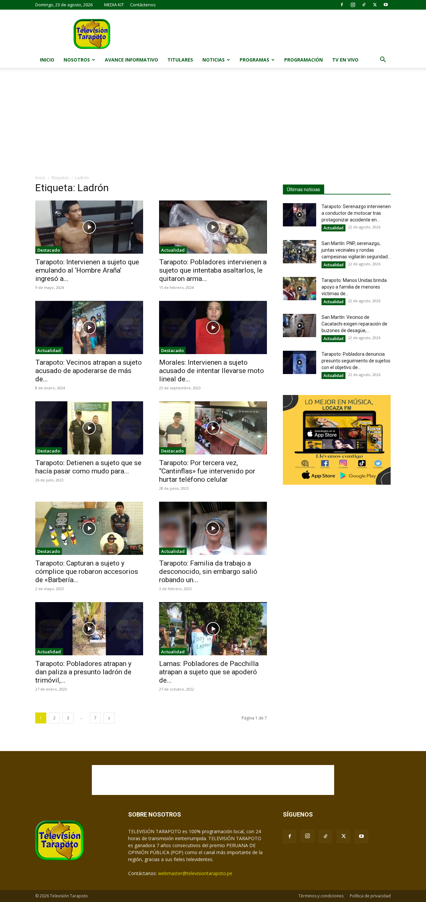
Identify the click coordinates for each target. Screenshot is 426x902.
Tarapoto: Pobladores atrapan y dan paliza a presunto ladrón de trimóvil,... (83, 672)
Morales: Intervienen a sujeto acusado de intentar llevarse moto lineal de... (211, 370)
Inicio (47, 60)
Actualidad (173, 250)
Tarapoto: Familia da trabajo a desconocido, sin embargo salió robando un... (208, 571)
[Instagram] (353, 4)
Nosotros (77, 60)
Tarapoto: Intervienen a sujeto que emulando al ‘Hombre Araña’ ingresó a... (87, 270)
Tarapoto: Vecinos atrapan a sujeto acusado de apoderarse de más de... (88, 370)
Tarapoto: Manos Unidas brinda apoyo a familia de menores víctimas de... (354, 287)
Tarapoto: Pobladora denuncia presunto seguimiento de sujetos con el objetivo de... (355, 360)
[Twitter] (375, 4)
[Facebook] (342, 4)
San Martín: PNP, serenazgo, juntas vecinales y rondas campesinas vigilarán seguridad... (356, 250)
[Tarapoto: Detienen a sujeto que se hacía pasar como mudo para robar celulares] (89, 427)
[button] (383, 60)
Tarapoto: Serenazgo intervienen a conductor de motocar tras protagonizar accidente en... (356, 213)
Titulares (180, 60)
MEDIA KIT (114, 5)
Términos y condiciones (321, 896)
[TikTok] (364, 4)
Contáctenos (143, 5)
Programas (254, 60)
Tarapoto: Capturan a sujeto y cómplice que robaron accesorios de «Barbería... (86, 571)
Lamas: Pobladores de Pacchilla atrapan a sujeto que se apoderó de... (209, 672)
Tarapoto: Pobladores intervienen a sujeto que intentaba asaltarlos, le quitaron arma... (213, 270)
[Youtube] (386, 4)
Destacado (48, 250)
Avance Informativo (131, 60)
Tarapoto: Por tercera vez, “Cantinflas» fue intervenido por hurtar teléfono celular (207, 471)
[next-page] (109, 717)
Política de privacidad (370, 896)
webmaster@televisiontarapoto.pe (195, 873)
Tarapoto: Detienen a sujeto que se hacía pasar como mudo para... (88, 467)
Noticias (213, 60)
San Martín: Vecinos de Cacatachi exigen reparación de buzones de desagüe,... (354, 324)
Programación (303, 60)
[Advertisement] (213, 124)
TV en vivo (345, 60)
